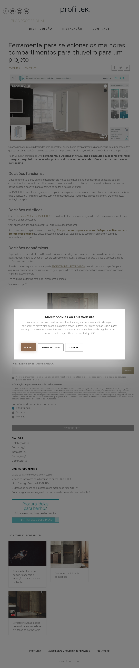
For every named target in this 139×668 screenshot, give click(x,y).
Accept (28, 347)
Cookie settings (50, 347)
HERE (38, 329)
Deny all (74, 347)
